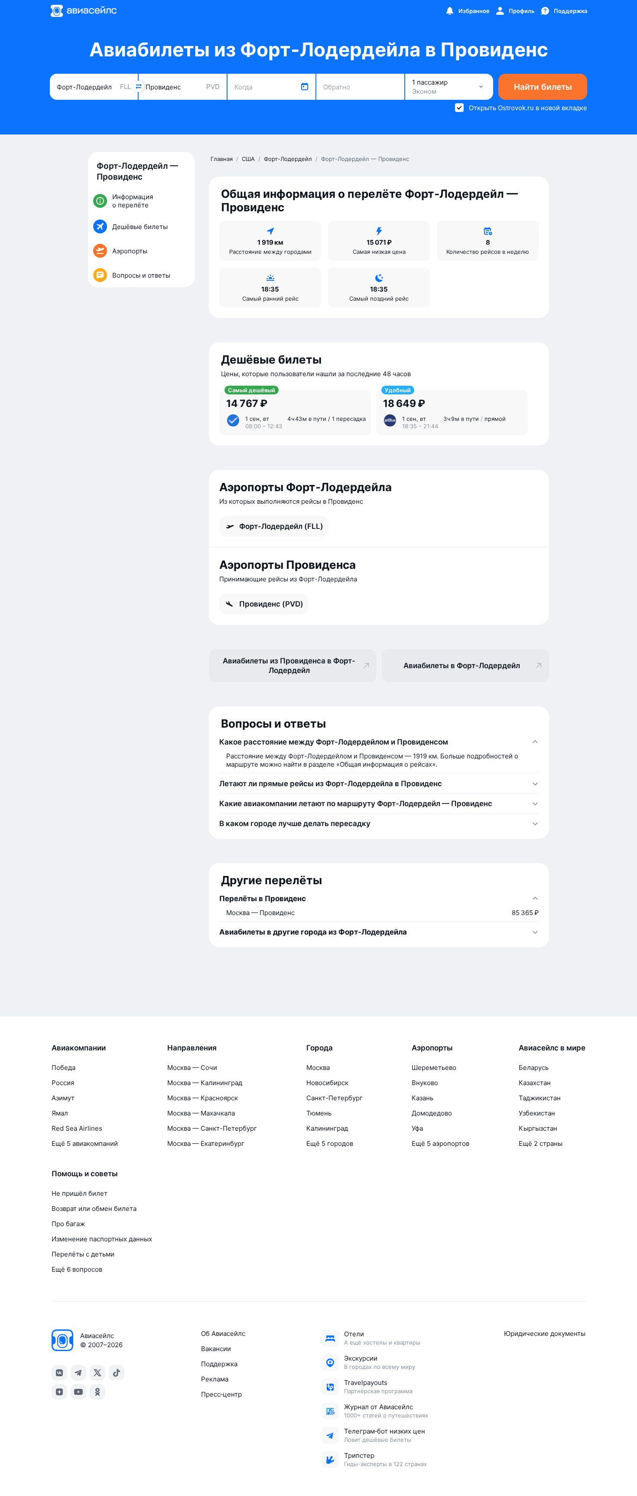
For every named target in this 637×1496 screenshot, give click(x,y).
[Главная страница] (83, 11)
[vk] (59, 1373)
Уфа (417, 1128)
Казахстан (535, 1083)
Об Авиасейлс (223, 1333)
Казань (422, 1098)
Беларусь (534, 1067)
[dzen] (59, 1392)
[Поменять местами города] (138, 86)
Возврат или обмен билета (94, 1208)
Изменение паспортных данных (102, 1239)
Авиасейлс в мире (552, 1047)
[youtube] (78, 1392)
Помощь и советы (85, 1173)
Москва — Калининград (204, 1083)
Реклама (214, 1379)
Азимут (63, 1098)
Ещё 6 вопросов (77, 1269)
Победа (63, 1067)
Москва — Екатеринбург (205, 1143)
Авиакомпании (79, 1047)
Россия (63, 1083)
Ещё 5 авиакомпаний (85, 1143)
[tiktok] (116, 1373)
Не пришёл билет (79, 1193)
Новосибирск (327, 1083)
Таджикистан (540, 1098)
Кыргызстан (538, 1128)
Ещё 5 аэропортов (440, 1143)
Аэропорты (432, 1047)
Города (319, 1047)
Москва (318, 1067)
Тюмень (319, 1113)
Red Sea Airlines (77, 1128)
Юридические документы (544, 1333)
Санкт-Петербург (334, 1098)
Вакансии (216, 1349)
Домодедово (432, 1113)
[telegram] (78, 1373)
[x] (97, 1373)
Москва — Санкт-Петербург (212, 1128)
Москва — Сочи (192, 1067)
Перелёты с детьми (83, 1254)
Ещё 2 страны (540, 1143)
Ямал (60, 1113)
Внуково (425, 1083)
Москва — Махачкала (201, 1113)
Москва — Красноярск (202, 1098)
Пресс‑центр (221, 1394)
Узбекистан (537, 1113)
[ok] (97, 1392)
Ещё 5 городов (329, 1143)
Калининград (327, 1128)
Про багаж (68, 1224)
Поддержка (219, 1364)
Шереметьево (434, 1067)
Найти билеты (543, 87)
